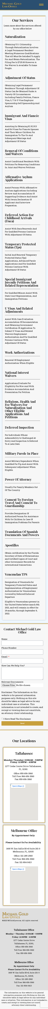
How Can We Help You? (13, 666)
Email (4, 657)
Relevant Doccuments (12, 682)
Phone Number (9, 648)
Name (4, 639)
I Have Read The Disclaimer (17, 719)
